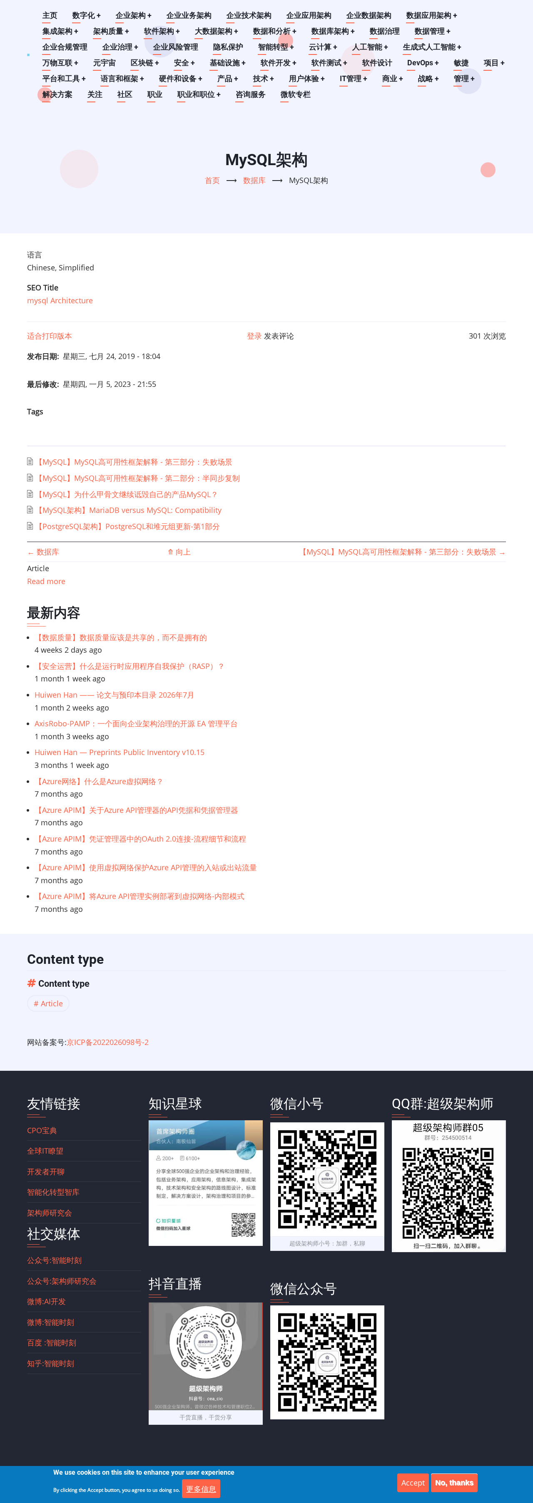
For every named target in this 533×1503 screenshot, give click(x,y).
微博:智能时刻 (50, 1322)
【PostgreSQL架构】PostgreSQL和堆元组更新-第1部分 (127, 526)
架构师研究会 (49, 1213)
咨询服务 (251, 94)
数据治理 (385, 31)
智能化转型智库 (53, 1192)
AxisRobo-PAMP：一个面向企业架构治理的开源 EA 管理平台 (136, 723)
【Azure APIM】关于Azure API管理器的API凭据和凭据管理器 (136, 810)
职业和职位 (199, 94)
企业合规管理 (64, 46)
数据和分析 (274, 31)
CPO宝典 (42, 1130)
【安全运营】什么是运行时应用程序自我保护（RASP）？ (130, 666)
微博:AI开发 (46, 1301)
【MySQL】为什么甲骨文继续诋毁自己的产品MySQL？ (126, 494)
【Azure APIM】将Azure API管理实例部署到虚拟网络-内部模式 (139, 896)
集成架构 (60, 31)
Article (52, 1003)
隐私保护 (228, 46)
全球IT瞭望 (45, 1151)
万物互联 (60, 62)
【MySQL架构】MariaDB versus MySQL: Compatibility (128, 510)
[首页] (28, 55)
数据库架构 (333, 31)
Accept (413, 1483)
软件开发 (278, 62)
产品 (227, 78)
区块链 (145, 62)
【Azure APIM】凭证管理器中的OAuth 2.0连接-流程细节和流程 (140, 839)
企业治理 (120, 46)
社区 (124, 94)
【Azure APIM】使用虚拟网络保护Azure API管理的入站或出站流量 (146, 867)
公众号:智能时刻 (54, 1260)
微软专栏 (296, 94)
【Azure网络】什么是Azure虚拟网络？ (99, 781)
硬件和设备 (180, 78)
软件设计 (377, 62)
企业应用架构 (308, 15)
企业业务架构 (189, 15)
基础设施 (228, 62)
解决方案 (57, 94)
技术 (263, 78)
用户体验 (307, 78)
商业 (392, 78)
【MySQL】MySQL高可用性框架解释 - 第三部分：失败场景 (133, 462)
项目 (494, 62)
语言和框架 (122, 78)
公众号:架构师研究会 (62, 1281)
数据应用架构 (431, 15)
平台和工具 (64, 78)
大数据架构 (216, 31)
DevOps (423, 62)
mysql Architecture (60, 300)
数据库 (254, 180)
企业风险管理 (175, 46)
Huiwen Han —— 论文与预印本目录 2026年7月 (114, 695)
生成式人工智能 (432, 46)
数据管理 (433, 31)
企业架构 (134, 15)
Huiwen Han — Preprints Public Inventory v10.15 (119, 752)
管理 (464, 78)
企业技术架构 (249, 15)
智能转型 (276, 46)
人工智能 (370, 46)
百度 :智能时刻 (51, 1342)
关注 (94, 94)
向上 (179, 552)
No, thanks (454, 1482)
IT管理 (353, 78)
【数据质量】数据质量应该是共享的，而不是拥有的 (121, 637)
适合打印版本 (49, 336)
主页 (49, 15)
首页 (212, 180)
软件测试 (329, 62)
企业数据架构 (368, 15)
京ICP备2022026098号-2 (108, 1042)
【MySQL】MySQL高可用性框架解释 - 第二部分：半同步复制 (137, 478)
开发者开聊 (46, 1171)
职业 (154, 94)
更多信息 (201, 1488)
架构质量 (111, 31)
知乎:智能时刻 (50, 1363)
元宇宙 (104, 62)
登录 (254, 336)
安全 (184, 62)
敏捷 (461, 62)
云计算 (323, 46)
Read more (46, 581)
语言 (34, 255)
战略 (428, 78)
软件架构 (162, 31)
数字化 (86, 15)
